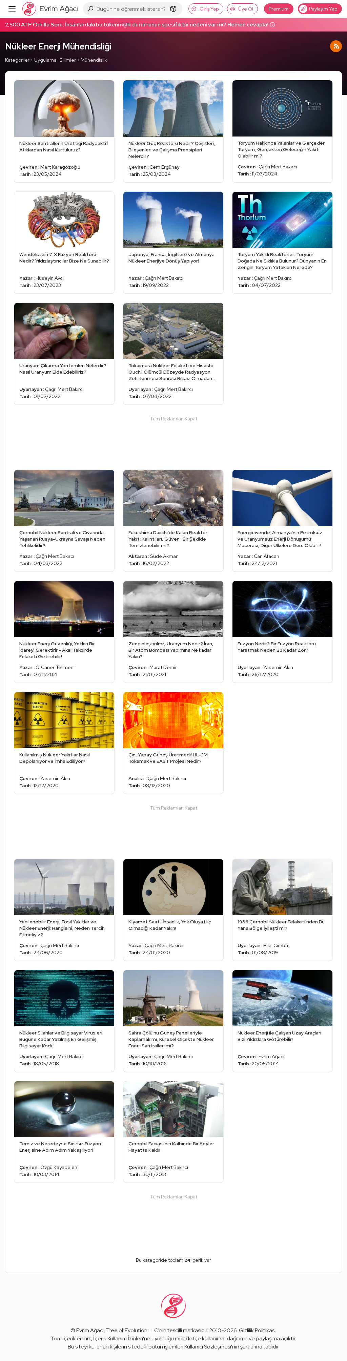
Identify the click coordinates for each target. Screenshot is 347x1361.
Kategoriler (17, 60)
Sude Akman (164, 556)
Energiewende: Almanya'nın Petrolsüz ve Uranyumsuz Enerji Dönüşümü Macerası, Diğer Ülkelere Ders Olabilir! (280, 538)
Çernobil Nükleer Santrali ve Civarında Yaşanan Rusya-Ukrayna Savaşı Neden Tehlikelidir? (62, 538)
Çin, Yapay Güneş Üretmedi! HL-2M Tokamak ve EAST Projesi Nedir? (168, 758)
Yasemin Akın (278, 667)
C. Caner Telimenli (56, 667)
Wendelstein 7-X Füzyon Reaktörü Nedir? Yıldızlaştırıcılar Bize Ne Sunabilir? (64, 257)
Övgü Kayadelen (58, 1167)
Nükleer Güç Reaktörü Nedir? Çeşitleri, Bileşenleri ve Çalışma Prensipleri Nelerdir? (171, 149)
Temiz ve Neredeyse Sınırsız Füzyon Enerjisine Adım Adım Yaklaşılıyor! (60, 1146)
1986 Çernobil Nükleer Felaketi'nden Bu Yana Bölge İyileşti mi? (281, 925)
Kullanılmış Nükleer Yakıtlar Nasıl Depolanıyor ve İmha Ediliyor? (54, 758)
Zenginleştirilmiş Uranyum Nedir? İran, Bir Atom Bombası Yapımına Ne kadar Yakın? (170, 650)
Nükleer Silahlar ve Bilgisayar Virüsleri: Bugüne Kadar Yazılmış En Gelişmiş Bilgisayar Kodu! (61, 1039)
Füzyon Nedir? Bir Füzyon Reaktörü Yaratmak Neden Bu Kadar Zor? (277, 647)
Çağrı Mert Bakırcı (278, 167)
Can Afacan (266, 556)
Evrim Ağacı (271, 1056)
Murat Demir (163, 667)
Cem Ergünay (164, 167)
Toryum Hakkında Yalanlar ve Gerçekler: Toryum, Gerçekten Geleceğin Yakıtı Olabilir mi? (282, 149)
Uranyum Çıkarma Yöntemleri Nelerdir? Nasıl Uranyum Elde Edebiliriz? (62, 368)
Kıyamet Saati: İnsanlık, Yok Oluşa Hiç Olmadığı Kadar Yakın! (169, 925)
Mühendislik (94, 60)
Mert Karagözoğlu (60, 167)
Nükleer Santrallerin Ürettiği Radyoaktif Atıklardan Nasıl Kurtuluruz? (63, 146)
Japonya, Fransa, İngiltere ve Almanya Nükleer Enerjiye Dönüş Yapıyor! (171, 257)
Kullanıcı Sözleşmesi (207, 1346)
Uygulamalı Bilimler (55, 60)
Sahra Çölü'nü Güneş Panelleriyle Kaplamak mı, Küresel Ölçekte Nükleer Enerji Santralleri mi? (171, 1039)
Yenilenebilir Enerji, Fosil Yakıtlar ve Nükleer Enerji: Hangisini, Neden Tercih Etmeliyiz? (62, 928)
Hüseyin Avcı (50, 278)
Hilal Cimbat (276, 945)
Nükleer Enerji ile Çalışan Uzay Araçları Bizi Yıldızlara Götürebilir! (279, 1036)
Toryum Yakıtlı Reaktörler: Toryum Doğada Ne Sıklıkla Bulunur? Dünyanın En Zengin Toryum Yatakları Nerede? (282, 260)
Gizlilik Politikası (257, 1330)
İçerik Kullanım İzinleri (118, 1338)
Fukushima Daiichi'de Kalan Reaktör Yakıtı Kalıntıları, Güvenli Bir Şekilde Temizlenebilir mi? (167, 538)
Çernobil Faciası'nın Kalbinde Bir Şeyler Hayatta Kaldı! (171, 1146)
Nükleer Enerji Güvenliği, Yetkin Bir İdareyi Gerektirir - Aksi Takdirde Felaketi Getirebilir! (57, 650)
